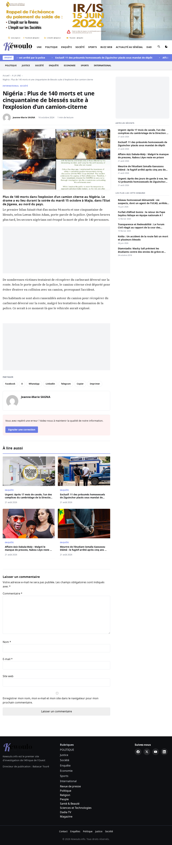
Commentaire (12, 593)
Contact (63, 831)
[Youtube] (155, 751)
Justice (26, 65)
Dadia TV (65, 812)
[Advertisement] (56, 249)
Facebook (10, 383)
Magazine (66, 816)
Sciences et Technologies (76, 808)
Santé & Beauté (69, 803)
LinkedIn (50, 383)
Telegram (66, 383)
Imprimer (95, 383)
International (102, 65)
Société (80, 47)
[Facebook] (138, 751)
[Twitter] (146, 751)
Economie (69, 65)
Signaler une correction (21, 429)
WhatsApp (34, 383)
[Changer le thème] (166, 47)
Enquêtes (75, 831)
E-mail (8, 659)
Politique (65, 791)
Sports (92, 47)
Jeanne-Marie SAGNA (24, 117)
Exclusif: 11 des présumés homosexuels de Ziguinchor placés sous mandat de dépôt (94, 57)
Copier (80, 383)
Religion (65, 795)
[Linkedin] (164, 751)
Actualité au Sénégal (129, 47)
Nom (7, 642)
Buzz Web (106, 47)
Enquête (66, 47)
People (64, 799)
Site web (8, 676)
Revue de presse (70, 786)
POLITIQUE (51, 47)
